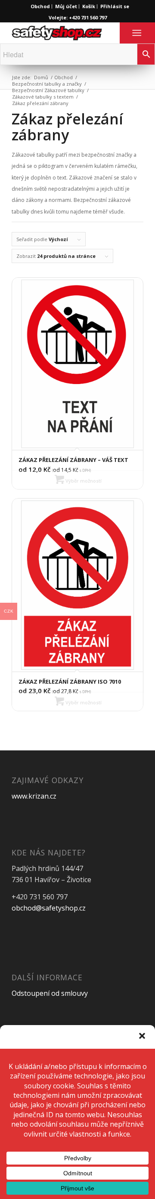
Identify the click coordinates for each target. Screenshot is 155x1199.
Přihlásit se (114, 6)
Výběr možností (83, 480)
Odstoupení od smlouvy (50, 993)
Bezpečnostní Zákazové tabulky (48, 90)
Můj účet (66, 6)
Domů (41, 77)
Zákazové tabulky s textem (43, 96)
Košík (88, 6)
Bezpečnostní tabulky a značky (47, 84)
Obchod (40, 6)
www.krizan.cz (34, 796)
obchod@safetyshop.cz (49, 908)
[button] (142, 1036)
